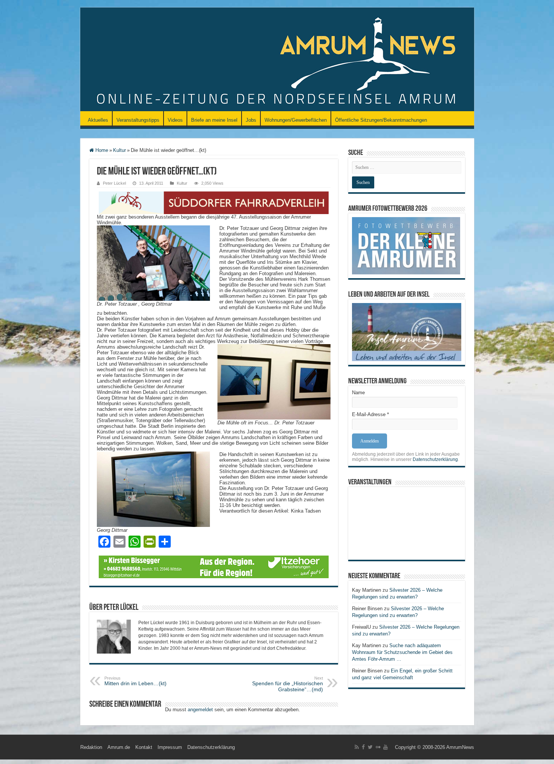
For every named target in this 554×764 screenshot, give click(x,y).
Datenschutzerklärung (435, 459)
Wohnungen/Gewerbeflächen (296, 120)
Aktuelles (98, 120)
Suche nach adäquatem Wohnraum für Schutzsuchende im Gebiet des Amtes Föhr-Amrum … (402, 652)
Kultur (119, 150)
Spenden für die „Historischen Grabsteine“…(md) (287, 684)
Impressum (170, 747)
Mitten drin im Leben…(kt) (135, 681)
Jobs (251, 120)
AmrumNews (460, 747)
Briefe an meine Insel (214, 120)
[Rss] (357, 747)
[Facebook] (363, 747)
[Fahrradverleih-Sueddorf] (214, 202)
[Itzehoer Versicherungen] (214, 566)
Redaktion (91, 747)
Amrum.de (118, 747)
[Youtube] (386, 747)
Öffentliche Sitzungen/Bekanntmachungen (381, 120)
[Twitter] (370, 747)
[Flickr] (378, 747)
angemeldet (200, 709)
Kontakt (143, 747)
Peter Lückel (114, 183)
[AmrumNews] (277, 60)
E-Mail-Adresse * (370, 414)
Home (101, 150)
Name (358, 392)
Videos (175, 120)
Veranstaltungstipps (137, 120)
